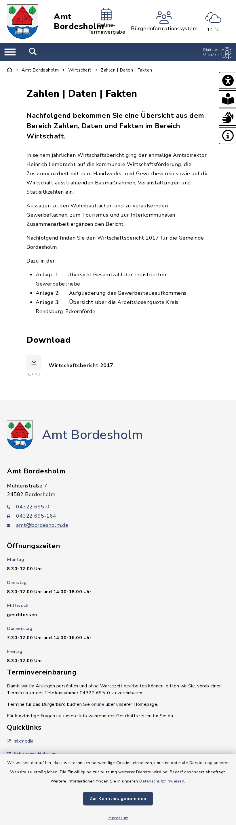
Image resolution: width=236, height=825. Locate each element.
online (97, 704)
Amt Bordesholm (79, 22)
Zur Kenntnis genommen (118, 798)
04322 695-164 (36, 515)
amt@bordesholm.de (42, 525)
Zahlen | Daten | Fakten (126, 70)
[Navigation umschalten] (10, 52)
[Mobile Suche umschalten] (33, 52)
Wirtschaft (80, 70)
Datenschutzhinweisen (161, 781)
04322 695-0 (33, 506)
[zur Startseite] (22, 21)
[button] (227, 80)
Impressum (118, 818)
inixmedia (24, 741)
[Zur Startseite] (9, 70)
